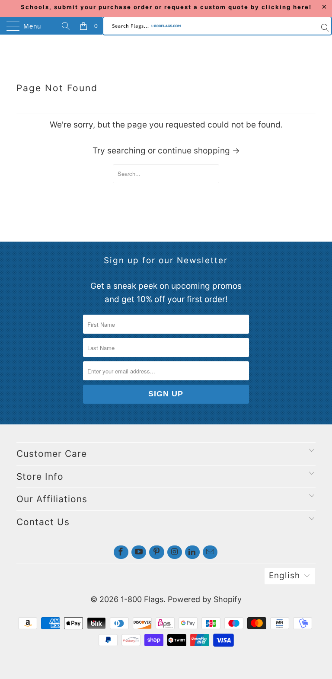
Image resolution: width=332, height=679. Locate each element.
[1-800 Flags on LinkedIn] (192, 552)
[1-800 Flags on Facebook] (121, 552)
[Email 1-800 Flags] (210, 552)
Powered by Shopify (205, 599)
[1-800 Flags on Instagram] (174, 552)
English (284, 575)
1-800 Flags (142, 599)
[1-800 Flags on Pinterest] (156, 552)
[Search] (67, 26)
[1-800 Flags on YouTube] (138, 552)
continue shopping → (199, 151)
